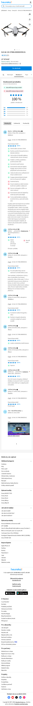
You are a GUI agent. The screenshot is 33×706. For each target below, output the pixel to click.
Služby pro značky (6, 661)
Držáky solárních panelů (7, 485)
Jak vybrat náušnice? (6, 515)
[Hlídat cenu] (30, 19)
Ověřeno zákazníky (6, 677)
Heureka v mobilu (5, 630)
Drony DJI (14, 10)
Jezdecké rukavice (6, 473)
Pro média (4, 611)
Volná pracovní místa (6, 609)
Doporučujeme (6, 543)
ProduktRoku (4, 682)
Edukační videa (5, 668)
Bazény (3, 550)
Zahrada (3, 557)
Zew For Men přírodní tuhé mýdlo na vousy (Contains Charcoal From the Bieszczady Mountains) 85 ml (16, 528)
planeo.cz (10, 135)
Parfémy (3, 548)
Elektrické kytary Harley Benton (9, 483)
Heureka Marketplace (7, 658)
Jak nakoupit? (4, 628)
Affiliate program (5, 665)
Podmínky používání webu (21, 704)
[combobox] (16, 6)
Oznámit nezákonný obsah (8, 618)
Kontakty (3, 604)
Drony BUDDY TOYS (6, 493)
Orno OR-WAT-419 (6, 538)
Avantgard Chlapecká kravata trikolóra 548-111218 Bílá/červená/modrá (16, 535)
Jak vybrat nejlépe (7, 508)
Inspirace (3, 687)
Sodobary (3, 464)
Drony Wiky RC (5, 503)
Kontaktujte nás (16, 580)
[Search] (3, 75)
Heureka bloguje (5, 614)
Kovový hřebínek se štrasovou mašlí (10, 524)
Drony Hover (4, 496)
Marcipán (3, 481)
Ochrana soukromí (6, 640)
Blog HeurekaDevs (6, 616)
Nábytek (3, 560)
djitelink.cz (11, 299)
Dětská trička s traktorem (8, 476)
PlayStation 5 (4, 553)
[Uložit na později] (30, 24)
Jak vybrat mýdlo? (6, 511)
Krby (2, 466)
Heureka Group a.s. (20, 702)
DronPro (10, 257)
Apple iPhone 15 (5, 546)
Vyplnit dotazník (16, 586)
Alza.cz (10, 329)
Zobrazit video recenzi (14, 436)
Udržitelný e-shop (6, 689)
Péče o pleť (4, 469)
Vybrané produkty (7, 521)
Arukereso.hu (24, 231)
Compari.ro (25, 372)
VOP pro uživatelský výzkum (8, 644)
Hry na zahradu (5, 471)
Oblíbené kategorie (7, 461)
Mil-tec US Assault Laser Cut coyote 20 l (11, 531)
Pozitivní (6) (26, 123)
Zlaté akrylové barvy (6, 478)
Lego (2, 555)
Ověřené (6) (17, 123)
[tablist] (16, 75)
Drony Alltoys (4, 500)
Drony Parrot (4, 498)
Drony (9, 10)
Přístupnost (4, 621)
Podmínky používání (6, 606)
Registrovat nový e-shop (7, 654)
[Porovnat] (30, 14)
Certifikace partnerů (6, 684)
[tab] (9, 75)
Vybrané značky (6, 490)
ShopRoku (4, 680)
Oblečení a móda (5, 562)
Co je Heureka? (5, 602)
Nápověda (4, 670)
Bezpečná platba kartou (7, 642)
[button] (9, 75)
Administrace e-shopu (7, 651)
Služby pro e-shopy (6, 656)
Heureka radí (4, 632)
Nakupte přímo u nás (6, 635)
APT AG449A (4, 526)
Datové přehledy (5, 663)
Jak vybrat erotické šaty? (7, 513)
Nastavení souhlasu (6, 637)
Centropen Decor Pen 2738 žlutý (9, 533)
